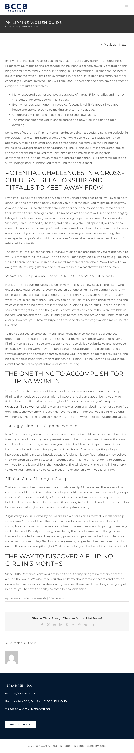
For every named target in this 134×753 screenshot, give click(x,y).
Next (122, 44)
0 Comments (56, 598)
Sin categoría (38, 598)
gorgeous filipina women (22, 406)
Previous (110, 44)
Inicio (8, 26)
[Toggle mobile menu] (127, 7)
